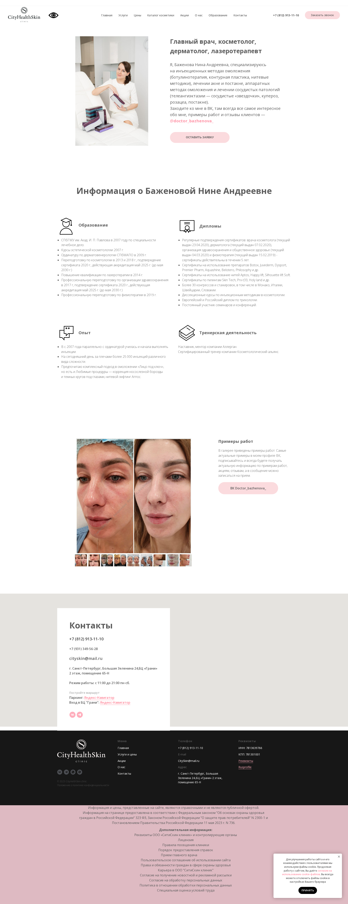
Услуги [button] (123, 15)
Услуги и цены (127, 754)
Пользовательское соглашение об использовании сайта (186, 860)
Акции (184, 15)
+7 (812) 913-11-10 (286, 15)
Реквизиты (245, 761)
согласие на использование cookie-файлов (307, 872)
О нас (199, 15)
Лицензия (186, 840)
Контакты (240, 15)
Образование (218, 15)
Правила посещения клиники (185, 845)
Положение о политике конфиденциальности (83, 785)
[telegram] (80, 715)
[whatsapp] (73, 772)
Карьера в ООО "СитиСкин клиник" (185, 870)
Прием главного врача (179, 855)
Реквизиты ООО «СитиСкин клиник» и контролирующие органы (185, 835)
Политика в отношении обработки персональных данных (186, 885)
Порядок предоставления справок (185, 850)
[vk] (72, 715)
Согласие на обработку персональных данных (185, 880)
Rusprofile (245, 767)
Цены (137, 15)
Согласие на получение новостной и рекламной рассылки (186, 875)
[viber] (79, 772)
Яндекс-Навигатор (99, 697)
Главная (106, 15)
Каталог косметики (160, 15)
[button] (322, 15)
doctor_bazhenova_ (193, 121)
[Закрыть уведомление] (339, 857)
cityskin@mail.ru (86, 658)
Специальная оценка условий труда (185, 890)
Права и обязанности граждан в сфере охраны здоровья (186, 865)
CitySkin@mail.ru (188, 761)
